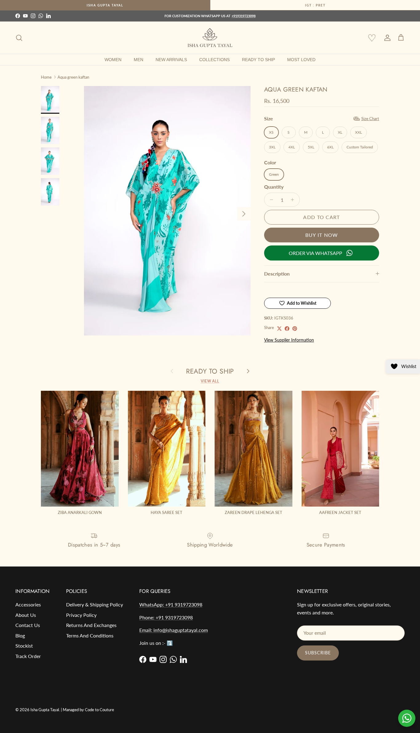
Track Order (28, 656)
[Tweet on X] (279, 328)
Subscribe (318, 652)
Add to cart (321, 217)
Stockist (24, 646)
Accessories (28, 604)
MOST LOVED (301, 59)
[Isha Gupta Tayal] (210, 38)
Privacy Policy (81, 615)
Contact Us (27, 625)
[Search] (19, 37)
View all (210, 381)
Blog (20, 635)
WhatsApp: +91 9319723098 (170, 604)
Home (46, 76)
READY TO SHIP (258, 59)
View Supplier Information (289, 340)
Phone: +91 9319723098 (166, 617)
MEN (138, 59)
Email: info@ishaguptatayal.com (173, 630)
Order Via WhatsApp (315, 253)
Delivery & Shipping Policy (94, 604)
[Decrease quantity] (269, 199)
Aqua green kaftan (73, 76)
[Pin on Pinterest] (294, 328)
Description (277, 273)
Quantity (273, 187)
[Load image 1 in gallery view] (167, 210)
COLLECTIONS (214, 59)
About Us (25, 615)
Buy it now (321, 235)
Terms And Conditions (89, 635)
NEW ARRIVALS (171, 59)
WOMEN (113, 59)
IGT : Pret (315, 5)
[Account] (386, 37)
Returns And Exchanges (91, 625)
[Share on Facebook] (287, 328)
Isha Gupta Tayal (105, 5)
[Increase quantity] (294, 199)
